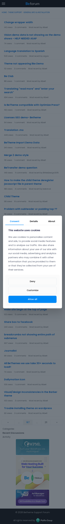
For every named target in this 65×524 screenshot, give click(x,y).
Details (34, 221)
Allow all (32, 299)
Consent (14, 221)
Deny (32, 281)
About (51, 221)
